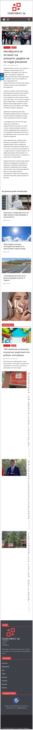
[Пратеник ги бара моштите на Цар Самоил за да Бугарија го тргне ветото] (16, 196)
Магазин (4, 677)
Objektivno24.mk (21, 708)
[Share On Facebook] (2, 75)
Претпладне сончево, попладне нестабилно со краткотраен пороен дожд (14, 246)
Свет (3, 670)
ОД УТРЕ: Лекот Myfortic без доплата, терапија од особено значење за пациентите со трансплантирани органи (29, 409)
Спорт (4, 673)
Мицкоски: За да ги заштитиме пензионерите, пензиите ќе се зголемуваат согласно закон (29, 489)
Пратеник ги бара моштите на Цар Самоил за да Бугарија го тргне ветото (16, 215)
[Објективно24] (4, 19)
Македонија (7, 47)
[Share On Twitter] (2, 78)
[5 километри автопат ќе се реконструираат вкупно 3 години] (16, 259)
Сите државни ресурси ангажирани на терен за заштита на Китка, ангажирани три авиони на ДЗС (29, 567)
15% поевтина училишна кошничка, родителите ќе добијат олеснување (16, 352)
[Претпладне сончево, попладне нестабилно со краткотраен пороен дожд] (16, 227)
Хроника (4, 684)
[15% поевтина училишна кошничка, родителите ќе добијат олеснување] (16, 335)
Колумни (4, 680)
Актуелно (5, 663)
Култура (4, 687)
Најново (14, 47)
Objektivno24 (15, 65)
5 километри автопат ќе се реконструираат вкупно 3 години (15, 278)
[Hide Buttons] (1, 81)
